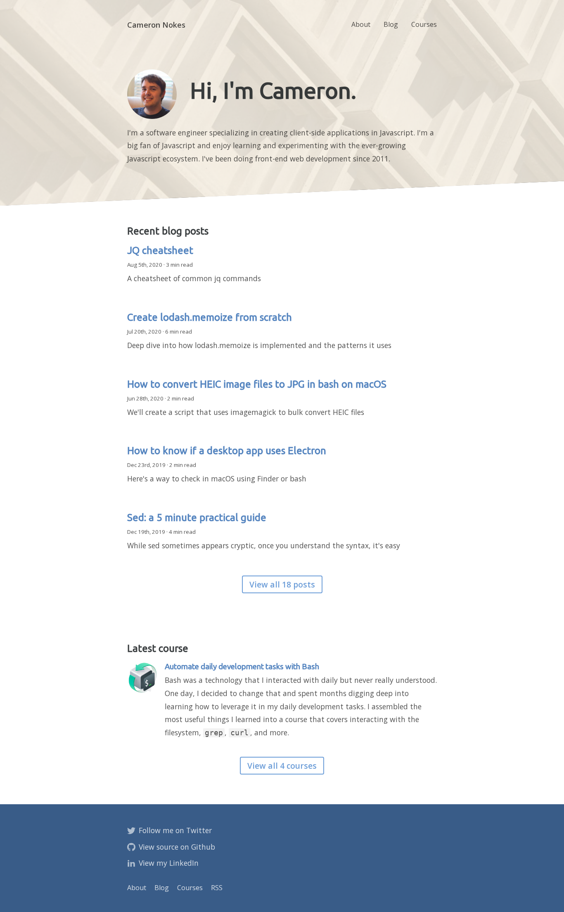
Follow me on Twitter (175, 830)
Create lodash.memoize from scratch (209, 317)
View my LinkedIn (169, 863)
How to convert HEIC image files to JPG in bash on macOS (256, 384)
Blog (391, 24)
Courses (424, 24)
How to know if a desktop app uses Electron (226, 450)
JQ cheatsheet (160, 250)
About (360, 24)
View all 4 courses (282, 765)
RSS (217, 887)
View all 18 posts (282, 584)
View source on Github (177, 847)
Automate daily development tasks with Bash (242, 666)
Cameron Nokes (156, 25)
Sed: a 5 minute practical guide (196, 517)
